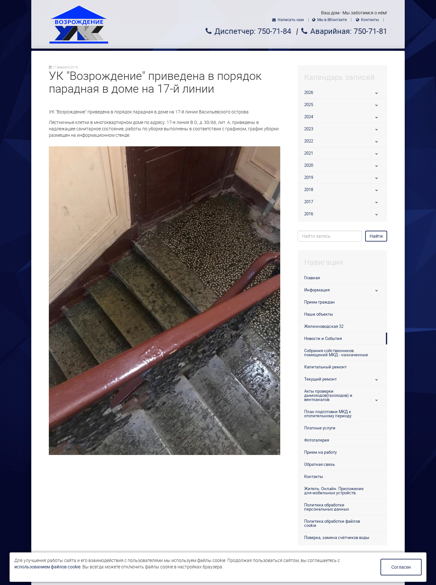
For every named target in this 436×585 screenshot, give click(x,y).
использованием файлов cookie (47, 566)
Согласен (401, 567)
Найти (376, 236)
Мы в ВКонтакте (332, 20)
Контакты (370, 20)
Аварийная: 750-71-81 (348, 31)
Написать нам (291, 20)
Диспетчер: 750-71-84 (252, 31)
